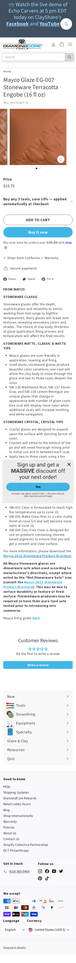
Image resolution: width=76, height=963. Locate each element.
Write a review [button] (38, 665)
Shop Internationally (18, 816)
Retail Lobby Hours (17, 804)
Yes (38, 487)
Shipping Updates (16, 792)
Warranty (10, 821)
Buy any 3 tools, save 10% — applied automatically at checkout (35, 201)
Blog (6, 810)
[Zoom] (60, 159)
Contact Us (11, 839)
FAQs (6, 786)
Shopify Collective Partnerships (25, 845)
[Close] (69, 464)
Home (7, 71)
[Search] (69, 57)
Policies (9, 827)
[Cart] (61, 44)
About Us (9, 833)
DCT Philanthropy (16, 850)
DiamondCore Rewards (19, 798)
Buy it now (38, 232)
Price (7, 179)
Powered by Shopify (14, 947)
